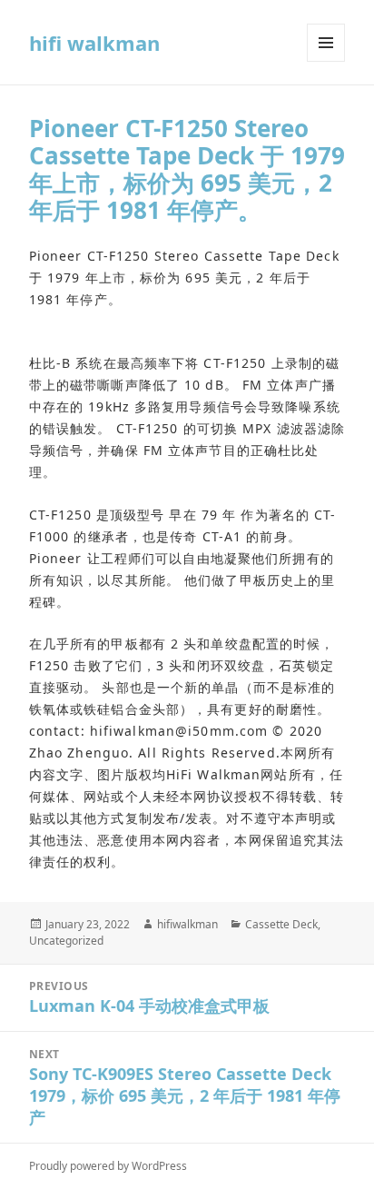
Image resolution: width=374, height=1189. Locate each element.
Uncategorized (66, 940)
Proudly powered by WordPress (108, 1166)
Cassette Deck (281, 924)
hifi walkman (94, 42)
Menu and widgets (326, 61)
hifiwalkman (187, 924)
